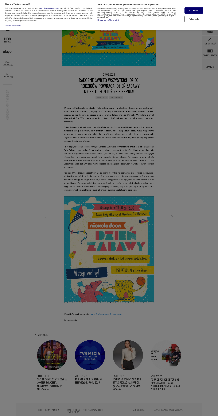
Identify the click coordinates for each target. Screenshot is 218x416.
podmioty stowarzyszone (49, 8)
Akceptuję (193, 10)
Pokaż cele (194, 19)
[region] (109, 15)
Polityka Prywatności (12, 25)
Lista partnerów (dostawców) (108, 20)
